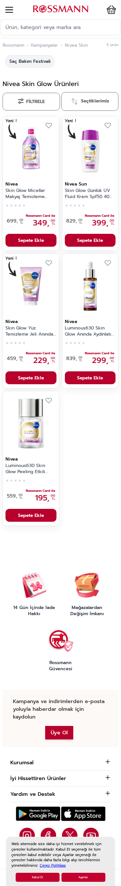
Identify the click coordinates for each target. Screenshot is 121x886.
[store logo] (60, 9)
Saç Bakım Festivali (30, 61)
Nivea (11, 184)
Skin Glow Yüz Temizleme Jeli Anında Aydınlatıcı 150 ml (29, 331)
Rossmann (13, 45)
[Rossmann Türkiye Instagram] (27, 835)
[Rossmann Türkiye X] (69, 835)
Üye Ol (59, 733)
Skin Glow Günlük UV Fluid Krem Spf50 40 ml (87, 193)
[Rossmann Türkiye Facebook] (48, 835)
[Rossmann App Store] (83, 813)
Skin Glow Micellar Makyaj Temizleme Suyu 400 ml (25, 193)
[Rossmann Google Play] (38, 813)
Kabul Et (37, 877)
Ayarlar (83, 877)
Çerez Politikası (53, 865)
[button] (110, 9)
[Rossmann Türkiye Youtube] (91, 835)
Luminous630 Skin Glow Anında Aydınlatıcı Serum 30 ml (90, 331)
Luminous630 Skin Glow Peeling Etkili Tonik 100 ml (25, 468)
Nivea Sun (76, 184)
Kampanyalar (44, 45)
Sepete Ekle (31, 240)
